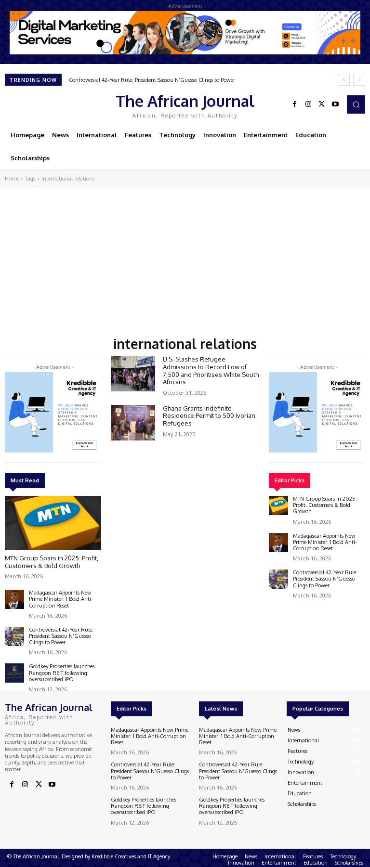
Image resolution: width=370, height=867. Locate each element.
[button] (356, 104)
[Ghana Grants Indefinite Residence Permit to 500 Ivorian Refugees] (133, 422)
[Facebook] (295, 104)
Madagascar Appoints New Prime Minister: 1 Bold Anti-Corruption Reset (61, 598)
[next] (359, 80)
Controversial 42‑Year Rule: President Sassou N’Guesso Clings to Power (152, 80)
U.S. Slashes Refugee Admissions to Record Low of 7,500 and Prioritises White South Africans (211, 370)
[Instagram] (308, 104)
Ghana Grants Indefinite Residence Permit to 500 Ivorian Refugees (209, 415)
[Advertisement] (185, 260)
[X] (322, 104)
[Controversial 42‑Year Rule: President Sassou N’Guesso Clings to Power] (14, 636)
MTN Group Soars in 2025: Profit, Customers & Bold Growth (51, 561)
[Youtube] (335, 104)
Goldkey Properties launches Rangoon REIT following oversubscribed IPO (61, 672)
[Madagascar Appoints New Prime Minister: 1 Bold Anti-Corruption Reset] (14, 599)
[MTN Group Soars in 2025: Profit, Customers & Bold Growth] (53, 523)
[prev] (344, 80)
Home (12, 178)
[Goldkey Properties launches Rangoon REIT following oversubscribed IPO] (14, 673)
